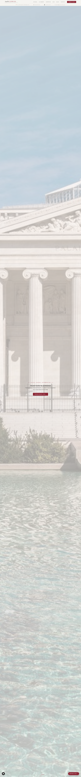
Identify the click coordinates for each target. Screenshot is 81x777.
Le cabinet (41, 1)
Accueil (35, 1)
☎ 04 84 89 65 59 (36, 4)
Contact (63, 1)
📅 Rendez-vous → (74, 773)
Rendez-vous (71, 1)
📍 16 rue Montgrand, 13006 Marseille (22, 4)
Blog (58, 1)
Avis (54, 1)
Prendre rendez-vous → (40, 394)
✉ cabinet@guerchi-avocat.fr (60, 4)
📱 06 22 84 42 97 (47, 4)
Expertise (48, 1)
